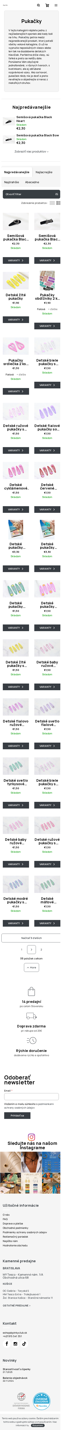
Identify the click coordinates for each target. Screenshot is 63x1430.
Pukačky (24, 37)
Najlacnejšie (44, 172)
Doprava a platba (13, 1223)
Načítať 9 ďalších (31, 938)
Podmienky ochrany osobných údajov (25, 1232)
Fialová (41, 309)
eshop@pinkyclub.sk (15, 1332)
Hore (33, 967)
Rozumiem (38, 1425)
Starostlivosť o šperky (17, 1369)
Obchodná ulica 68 (16, 1277)
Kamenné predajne (19, 1261)
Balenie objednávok (15, 1378)
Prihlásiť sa (17, 1115)
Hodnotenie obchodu (15, 1245)
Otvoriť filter (13, 194)
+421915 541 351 (12, 1336)
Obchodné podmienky (15, 1227)
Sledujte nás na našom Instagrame (32, 1145)
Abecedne (32, 182)
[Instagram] (15, 1344)
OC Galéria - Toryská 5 (16, 1290)
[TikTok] (24, 1344)
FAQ (5, 1219)
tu (28, 1425)
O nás (6, 1214)
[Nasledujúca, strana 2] (31, 949)
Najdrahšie (11, 182)
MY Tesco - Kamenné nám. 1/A (23, 1274)
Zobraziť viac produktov (30, 151)
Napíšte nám (10, 1241)
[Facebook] (7, 1344)
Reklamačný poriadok (15, 1236)
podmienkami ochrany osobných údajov (29, 1105)
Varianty (14, 260)
